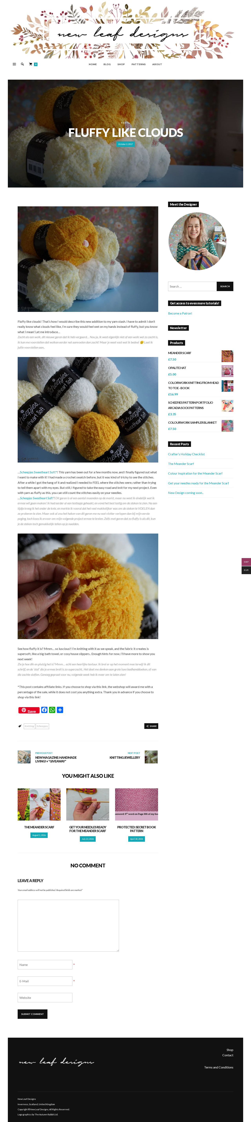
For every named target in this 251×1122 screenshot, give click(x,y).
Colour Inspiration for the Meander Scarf (195, 473)
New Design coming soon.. (185, 493)
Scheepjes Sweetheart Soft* (38, 472)
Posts (125, 123)
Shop (230, 1050)
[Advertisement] (200, 531)
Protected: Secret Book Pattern (136, 829)
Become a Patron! (180, 313)
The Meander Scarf (39, 827)
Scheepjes (42, 726)
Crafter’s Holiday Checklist (186, 454)
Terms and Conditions (218, 1067)
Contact (227, 1055)
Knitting (29, 726)
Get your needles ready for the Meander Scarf (87, 829)
